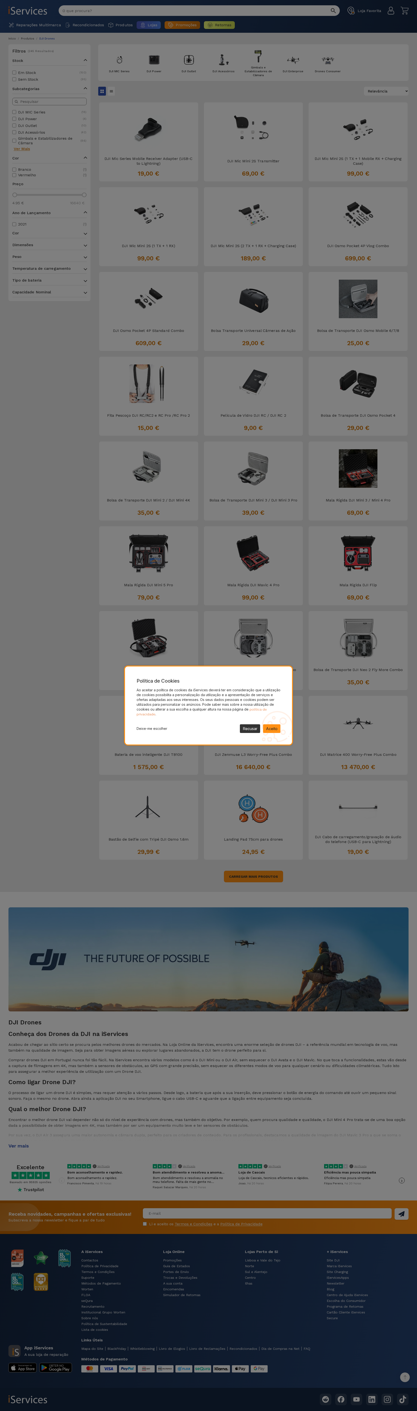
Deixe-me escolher (152, 728)
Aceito (272, 728)
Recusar (250, 728)
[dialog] (208, 705)
